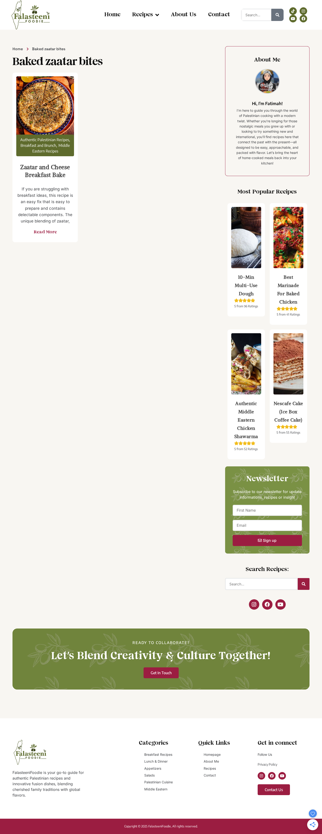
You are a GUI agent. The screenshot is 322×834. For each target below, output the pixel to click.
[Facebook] (303, 18)
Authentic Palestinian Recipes (44, 139)
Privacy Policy (267, 764)
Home (112, 15)
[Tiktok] (293, 11)
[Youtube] (293, 18)
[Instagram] (303, 11)
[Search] (277, 15)
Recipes (142, 15)
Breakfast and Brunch (38, 145)
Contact (219, 15)
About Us (183, 15)
